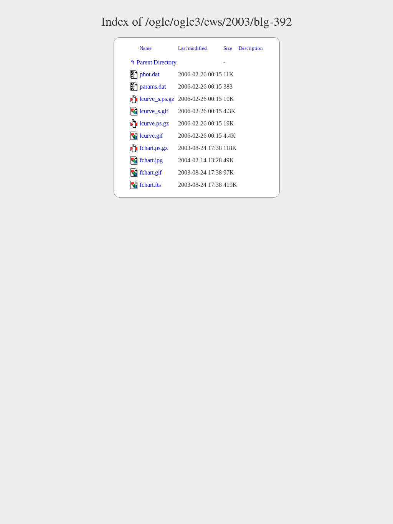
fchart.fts (150, 184)
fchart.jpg (151, 160)
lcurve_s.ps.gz (157, 99)
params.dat (153, 86)
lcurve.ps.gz (154, 123)
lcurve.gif (151, 135)
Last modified (192, 48)
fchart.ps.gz (154, 148)
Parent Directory (158, 62)
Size (227, 48)
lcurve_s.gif (154, 111)
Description (251, 48)
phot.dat (149, 74)
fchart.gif (151, 172)
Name (146, 48)
